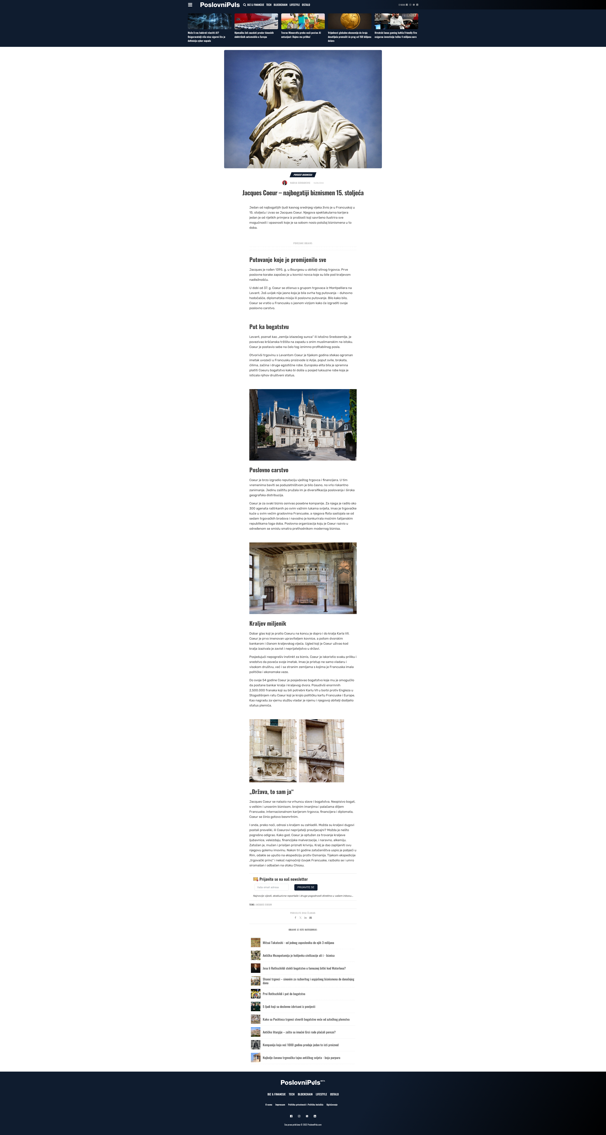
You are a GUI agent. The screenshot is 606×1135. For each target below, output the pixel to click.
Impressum (280, 1104)
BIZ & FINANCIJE (255, 5)
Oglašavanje (332, 1104)
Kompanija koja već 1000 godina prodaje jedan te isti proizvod (301, 1044)
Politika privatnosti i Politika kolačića (305, 1104)
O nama (402, 4)
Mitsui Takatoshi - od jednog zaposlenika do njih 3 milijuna (298, 942)
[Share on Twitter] (300, 918)
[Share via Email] (310, 918)
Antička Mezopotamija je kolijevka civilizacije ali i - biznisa (299, 955)
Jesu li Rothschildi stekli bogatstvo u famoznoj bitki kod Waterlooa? (304, 968)
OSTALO (306, 5)
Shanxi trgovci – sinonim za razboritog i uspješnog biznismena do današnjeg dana (308, 981)
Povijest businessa (303, 174)
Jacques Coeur (264, 904)
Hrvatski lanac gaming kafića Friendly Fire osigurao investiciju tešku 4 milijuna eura (396, 35)
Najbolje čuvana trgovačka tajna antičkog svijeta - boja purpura (301, 1057)
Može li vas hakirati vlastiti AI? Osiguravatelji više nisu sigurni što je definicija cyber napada (206, 37)
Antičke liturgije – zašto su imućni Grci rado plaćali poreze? (299, 1032)
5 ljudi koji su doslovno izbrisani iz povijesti (289, 1006)
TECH (268, 5)
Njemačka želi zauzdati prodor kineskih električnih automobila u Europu (254, 35)
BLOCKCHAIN (280, 5)
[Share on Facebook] (295, 918)
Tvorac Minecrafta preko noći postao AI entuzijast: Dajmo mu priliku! (301, 35)
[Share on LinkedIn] (305, 918)
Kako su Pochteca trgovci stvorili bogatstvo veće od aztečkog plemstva (306, 1019)
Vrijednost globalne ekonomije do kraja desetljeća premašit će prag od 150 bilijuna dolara (349, 37)
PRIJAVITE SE (305, 887)
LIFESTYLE (295, 5)
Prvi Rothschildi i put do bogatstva (284, 993)
